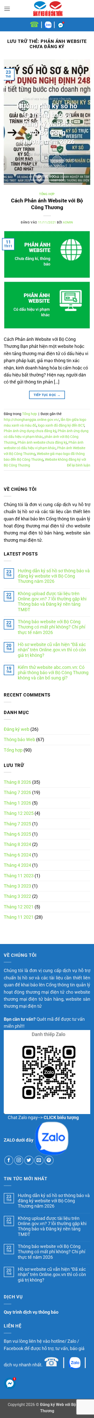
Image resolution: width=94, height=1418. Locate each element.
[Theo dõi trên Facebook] (9, 1160)
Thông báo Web (19, 739)
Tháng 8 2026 (17, 782)
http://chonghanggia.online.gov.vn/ (31, 420)
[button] (7, 8)
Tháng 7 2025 (17, 823)
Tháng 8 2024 (17, 844)
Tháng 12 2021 (19, 906)
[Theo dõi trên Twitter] (29, 1160)
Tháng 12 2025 (19, 813)
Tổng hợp (13, 750)
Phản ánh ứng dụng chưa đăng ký (30, 431)
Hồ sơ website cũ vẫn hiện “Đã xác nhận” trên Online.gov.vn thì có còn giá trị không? (52, 650)
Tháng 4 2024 (17, 865)
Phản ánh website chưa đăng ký (42, 442)
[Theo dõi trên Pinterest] (49, 1160)
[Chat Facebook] (60, 24)
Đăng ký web (16, 729)
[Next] (82, 122)
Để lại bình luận (78, 465)
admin (68, 222)
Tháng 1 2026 (17, 803)
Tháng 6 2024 (17, 854)
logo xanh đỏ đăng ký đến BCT (61, 425)
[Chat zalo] (48, 24)
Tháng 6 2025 (17, 834)
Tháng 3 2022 (17, 896)
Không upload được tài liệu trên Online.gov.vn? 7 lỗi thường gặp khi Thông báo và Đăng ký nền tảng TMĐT (52, 601)
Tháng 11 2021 (19, 917)
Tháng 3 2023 (17, 886)
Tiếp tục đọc (47, 176)
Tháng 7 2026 (17, 792)
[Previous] (11, 122)
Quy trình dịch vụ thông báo (31, 1312)
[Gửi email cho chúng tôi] (39, 1160)
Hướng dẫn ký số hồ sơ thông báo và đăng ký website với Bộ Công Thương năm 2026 (54, 576)
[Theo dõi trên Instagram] (19, 1160)
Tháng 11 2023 (19, 875)
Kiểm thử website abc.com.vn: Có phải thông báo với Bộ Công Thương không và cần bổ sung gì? (53, 673)
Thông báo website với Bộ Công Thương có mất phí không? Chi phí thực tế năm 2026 (51, 627)
